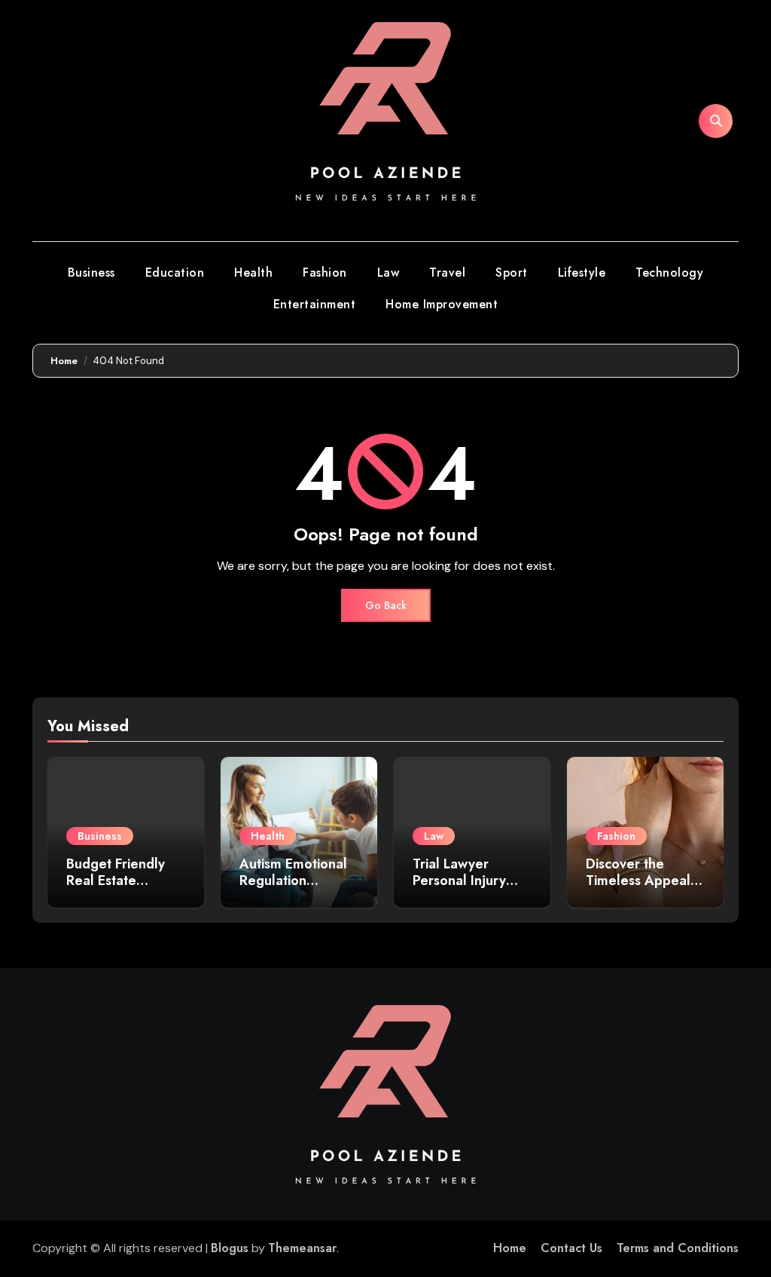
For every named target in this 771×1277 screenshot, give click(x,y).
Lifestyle (582, 272)
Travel (447, 272)
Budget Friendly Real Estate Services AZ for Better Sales (115, 888)
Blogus (229, 1248)
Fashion (325, 272)
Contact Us (571, 1248)
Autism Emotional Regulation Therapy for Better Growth (297, 888)
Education (175, 272)
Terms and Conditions (678, 1248)
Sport (511, 272)
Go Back (386, 605)
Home (509, 1248)
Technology (669, 272)
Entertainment (314, 304)
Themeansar (302, 1248)
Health (253, 272)
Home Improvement (442, 304)
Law (388, 272)
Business (91, 272)
